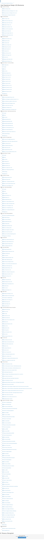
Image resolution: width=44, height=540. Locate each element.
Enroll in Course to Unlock (22, 537)
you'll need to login (25, 536)
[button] (0, 0)
